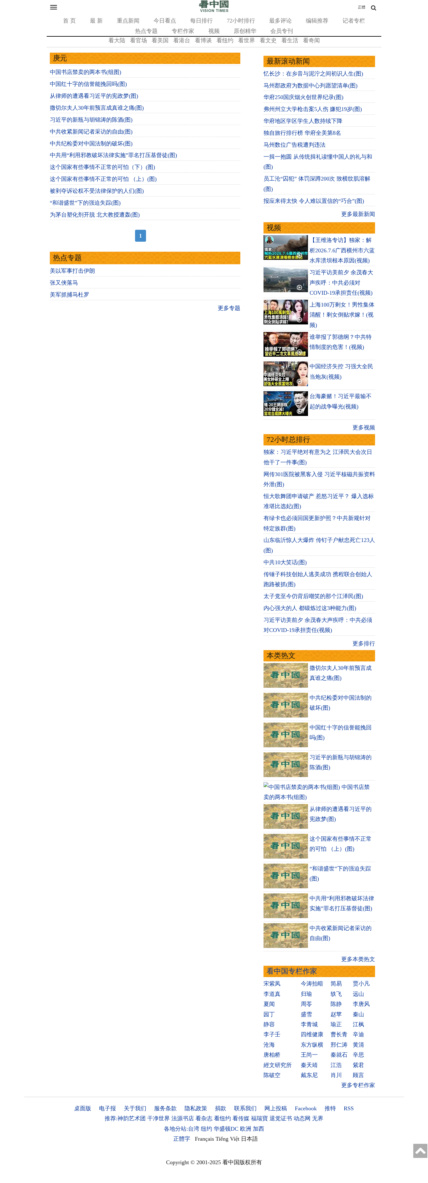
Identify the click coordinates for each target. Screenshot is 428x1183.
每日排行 (201, 21)
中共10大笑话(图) (285, 562)
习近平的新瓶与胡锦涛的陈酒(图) (91, 120)
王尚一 (309, 1055)
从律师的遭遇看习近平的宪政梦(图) (94, 96)
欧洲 (245, 1129)
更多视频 (363, 427)
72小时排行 (241, 21)
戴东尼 (309, 1075)
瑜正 (336, 1024)
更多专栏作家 (358, 1085)
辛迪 (358, 1034)
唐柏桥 (272, 1055)
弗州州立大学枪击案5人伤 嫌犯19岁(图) (313, 109)
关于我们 (135, 1108)
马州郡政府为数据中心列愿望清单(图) (311, 85)
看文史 (268, 40)
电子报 (107, 1108)
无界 (317, 1118)
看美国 (160, 40)
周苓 (306, 1004)
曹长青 (339, 1034)
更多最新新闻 (358, 214)
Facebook (306, 1108)
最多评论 (280, 21)
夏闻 (269, 1004)
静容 (269, 1024)
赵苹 (336, 1014)
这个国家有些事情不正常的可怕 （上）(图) (103, 179)
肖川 (336, 1075)
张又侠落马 (64, 283)
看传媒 (240, 1118)
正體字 (181, 1139)
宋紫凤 (272, 984)
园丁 (269, 1014)
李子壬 (272, 1034)
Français (204, 1139)
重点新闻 (128, 21)
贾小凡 (361, 984)
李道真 (272, 994)
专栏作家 (183, 31)
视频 (214, 31)
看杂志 (204, 1118)
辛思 (358, 1055)
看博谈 (203, 40)
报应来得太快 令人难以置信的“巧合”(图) (314, 201)
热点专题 (146, 31)
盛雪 (306, 1014)
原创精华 (245, 31)
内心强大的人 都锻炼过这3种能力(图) (310, 608)
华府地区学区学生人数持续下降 (303, 121)
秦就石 (339, 1055)
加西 (258, 1129)
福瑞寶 (259, 1118)
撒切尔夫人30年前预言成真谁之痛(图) (97, 108)
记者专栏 (353, 21)
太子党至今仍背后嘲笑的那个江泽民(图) (313, 596)
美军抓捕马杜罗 (69, 295)
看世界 (246, 40)
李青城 (309, 1024)
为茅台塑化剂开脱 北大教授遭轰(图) (95, 215)
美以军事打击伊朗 (72, 271)
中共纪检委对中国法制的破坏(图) (91, 143)
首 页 (69, 21)
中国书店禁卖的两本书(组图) (85, 72)
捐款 (220, 1108)
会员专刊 (281, 31)
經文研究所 (278, 1065)
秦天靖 (309, 1065)
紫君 (358, 1065)
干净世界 (158, 1118)
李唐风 (361, 1004)
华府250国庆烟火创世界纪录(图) (303, 97)
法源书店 (182, 1118)
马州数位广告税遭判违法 (295, 145)
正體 (361, 7)
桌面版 (82, 1108)
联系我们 (245, 1108)
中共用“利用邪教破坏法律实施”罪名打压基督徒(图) (113, 155)
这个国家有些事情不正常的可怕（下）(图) (102, 167)
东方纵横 (312, 1045)
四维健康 (312, 1034)
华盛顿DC (226, 1129)
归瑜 (306, 994)
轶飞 (336, 994)
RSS (349, 1108)
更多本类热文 (358, 959)
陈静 (336, 1004)
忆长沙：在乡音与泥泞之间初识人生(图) (313, 74)
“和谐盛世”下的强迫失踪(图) (85, 203)
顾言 (358, 1075)
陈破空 (272, 1075)
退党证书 (280, 1118)
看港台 (181, 40)
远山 (358, 994)
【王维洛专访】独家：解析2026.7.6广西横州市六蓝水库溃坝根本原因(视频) (342, 250)
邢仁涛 (339, 1045)
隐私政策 (196, 1108)
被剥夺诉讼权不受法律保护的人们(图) (97, 191)
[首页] (214, 11)
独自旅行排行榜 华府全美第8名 (302, 133)
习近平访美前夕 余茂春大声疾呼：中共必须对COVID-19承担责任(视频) (341, 282)
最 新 (96, 21)
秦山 (358, 1014)
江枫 (358, 1024)
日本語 (249, 1139)
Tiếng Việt (227, 1139)
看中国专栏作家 (292, 971)
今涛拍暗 (312, 984)
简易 (336, 984)
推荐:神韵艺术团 (125, 1118)
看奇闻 (311, 40)
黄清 (358, 1045)
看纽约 (225, 40)
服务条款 (165, 1108)
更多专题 (229, 308)
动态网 (302, 1118)
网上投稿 (275, 1108)
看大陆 (116, 40)
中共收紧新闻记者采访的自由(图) (91, 132)
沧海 (269, 1045)
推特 (330, 1108)
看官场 (138, 40)
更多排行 (363, 643)
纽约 (206, 1129)
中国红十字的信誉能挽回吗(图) (88, 84)
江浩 (336, 1065)
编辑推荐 (317, 21)
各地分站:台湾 (181, 1129)
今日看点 (165, 21)
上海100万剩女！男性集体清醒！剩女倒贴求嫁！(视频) (342, 315)
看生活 (289, 40)
